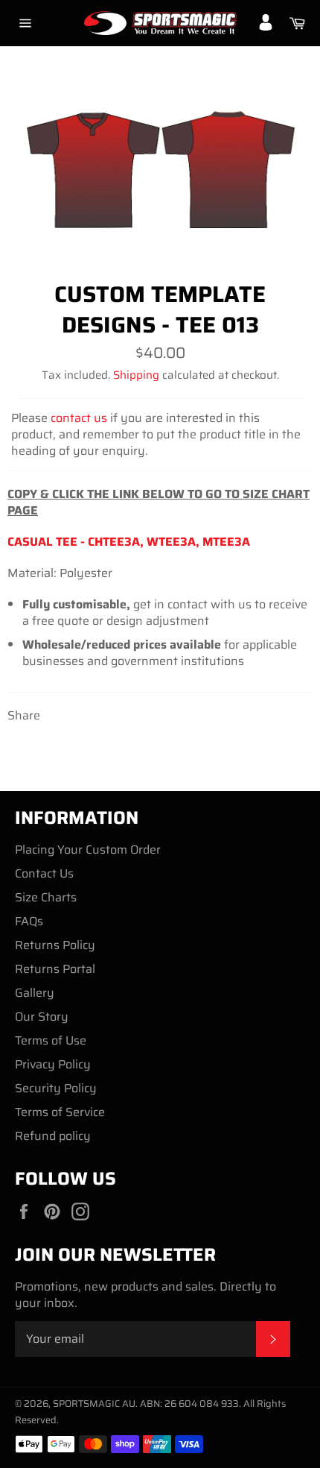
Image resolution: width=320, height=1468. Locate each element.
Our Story (41, 1016)
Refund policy (53, 1136)
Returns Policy (55, 945)
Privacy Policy (53, 1064)
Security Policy (56, 1088)
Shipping (136, 375)
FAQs (29, 921)
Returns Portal (55, 969)
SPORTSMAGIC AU (94, 1403)
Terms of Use (50, 1040)
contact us (79, 418)
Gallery (34, 992)
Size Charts (46, 897)
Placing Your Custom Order (88, 849)
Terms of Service (60, 1112)
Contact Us (44, 873)
